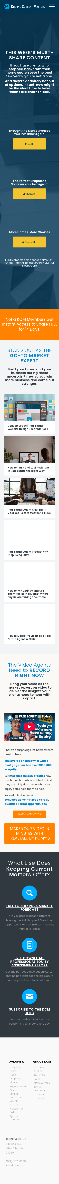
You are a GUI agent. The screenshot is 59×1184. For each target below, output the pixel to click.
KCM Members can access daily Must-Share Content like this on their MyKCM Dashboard (29, 263)
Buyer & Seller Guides (18, 1088)
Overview (16, 1061)
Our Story (39, 1075)
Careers (39, 1098)
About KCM (42, 1061)
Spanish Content (15, 1118)
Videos (14, 1082)
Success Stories (39, 1069)
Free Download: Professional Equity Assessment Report (29, 962)
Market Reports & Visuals (15, 1097)
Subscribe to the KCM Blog (29, 1011)
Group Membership (41, 1088)
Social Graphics (15, 1076)
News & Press (42, 1083)
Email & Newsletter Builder (16, 1108)
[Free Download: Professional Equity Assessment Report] (29, 945)
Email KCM (12, 1165)
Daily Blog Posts (15, 1069)
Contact (39, 1094)
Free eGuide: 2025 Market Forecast (29, 908)
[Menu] (50, 6)
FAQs (37, 1079)
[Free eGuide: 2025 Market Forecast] (29, 893)
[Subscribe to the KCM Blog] (29, 996)
